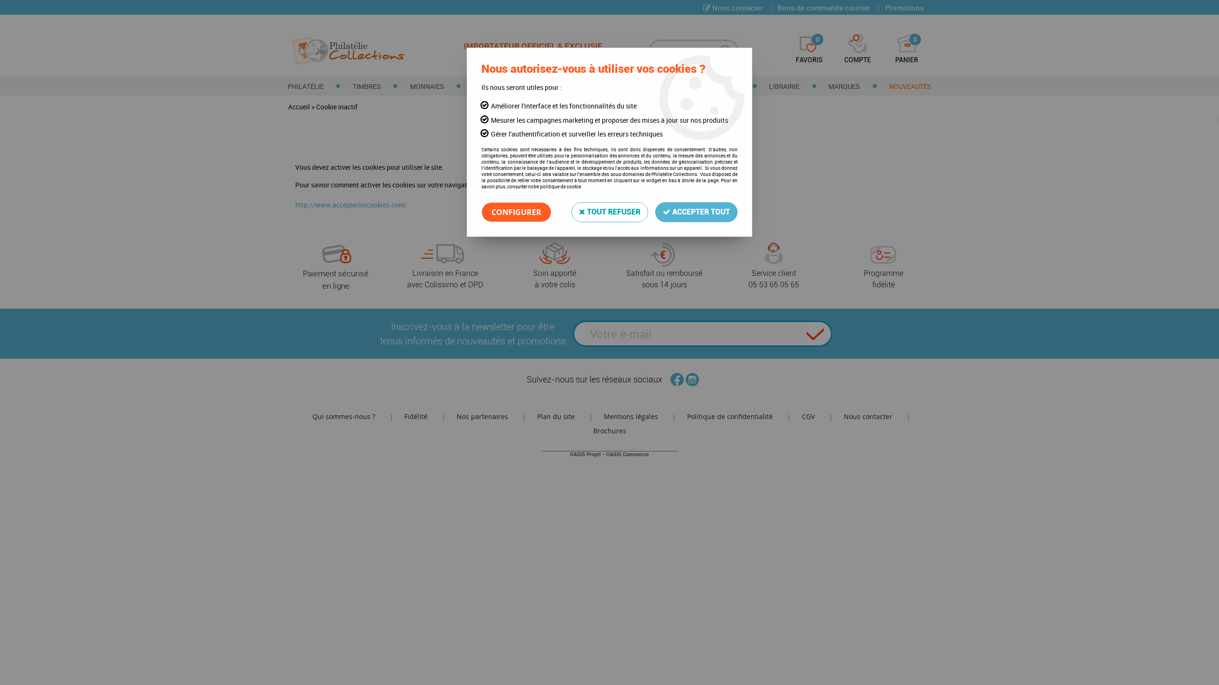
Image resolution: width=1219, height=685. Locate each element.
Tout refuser (612, 211)
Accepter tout (700, 211)
